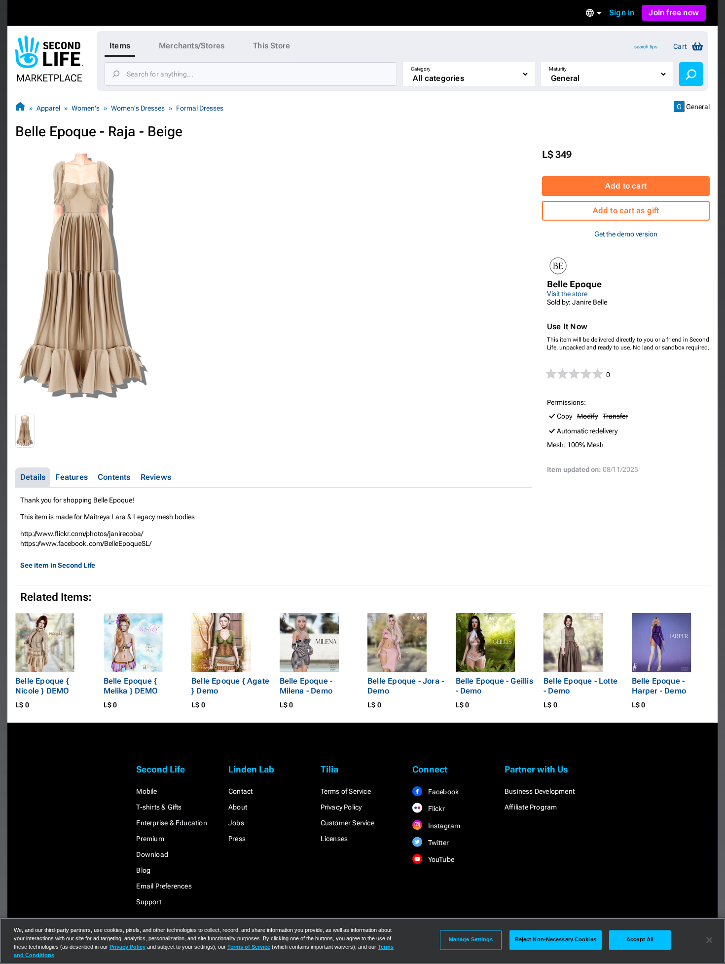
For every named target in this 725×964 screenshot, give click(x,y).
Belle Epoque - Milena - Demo (306, 685)
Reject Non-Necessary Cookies (555, 940)
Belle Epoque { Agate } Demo (230, 685)
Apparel (48, 108)
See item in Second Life (57, 565)
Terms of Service (346, 791)
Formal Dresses (199, 108)
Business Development (540, 791)
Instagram (443, 826)
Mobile (146, 791)
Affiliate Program (531, 807)
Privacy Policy (341, 807)
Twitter (437, 843)
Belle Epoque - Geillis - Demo (494, 685)
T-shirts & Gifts (158, 807)
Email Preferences (163, 886)
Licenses (334, 839)
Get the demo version (625, 234)
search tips (645, 46)
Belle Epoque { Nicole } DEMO (42, 685)
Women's (86, 108)
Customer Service (347, 823)
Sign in (621, 12)
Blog (143, 870)
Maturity (558, 69)
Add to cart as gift (626, 210)
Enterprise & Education (171, 823)
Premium (150, 839)
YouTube (440, 859)
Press (237, 839)
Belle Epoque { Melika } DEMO (131, 685)
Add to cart (626, 186)
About (237, 807)
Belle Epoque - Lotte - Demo (580, 685)
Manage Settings (471, 940)
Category (421, 69)
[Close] (709, 940)
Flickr (435, 808)
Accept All (639, 940)
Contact (240, 791)
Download (152, 854)
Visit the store (567, 294)
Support (148, 902)
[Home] (20, 108)
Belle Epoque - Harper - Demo (659, 685)
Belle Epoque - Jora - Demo (405, 685)
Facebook (442, 792)
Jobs (236, 823)
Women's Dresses (138, 108)
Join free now (674, 12)
